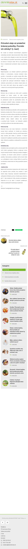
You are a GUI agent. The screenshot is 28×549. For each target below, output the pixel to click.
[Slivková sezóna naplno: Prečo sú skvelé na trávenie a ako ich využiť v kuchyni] (5, 362)
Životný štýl (6, 269)
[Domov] (9, 2)
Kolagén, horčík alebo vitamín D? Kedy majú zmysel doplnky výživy (16, 319)
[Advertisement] (14, 212)
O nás (2, 533)
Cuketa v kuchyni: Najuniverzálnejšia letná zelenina (16, 381)
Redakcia (3, 527)
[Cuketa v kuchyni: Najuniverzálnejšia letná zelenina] (5, 383)
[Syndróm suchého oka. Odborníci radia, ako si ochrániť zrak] (5, 352)
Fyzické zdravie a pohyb (10, 281)
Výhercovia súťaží (5, 531)
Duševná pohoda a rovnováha (12, 277)
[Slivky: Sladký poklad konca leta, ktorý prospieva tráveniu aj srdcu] (5, 291)
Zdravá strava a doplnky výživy (16, 39)
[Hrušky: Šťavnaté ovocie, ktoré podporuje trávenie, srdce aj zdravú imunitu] (5, 310)
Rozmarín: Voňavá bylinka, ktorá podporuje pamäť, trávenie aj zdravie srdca (17, 371)
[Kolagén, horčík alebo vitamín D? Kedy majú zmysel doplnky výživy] (5, 320)
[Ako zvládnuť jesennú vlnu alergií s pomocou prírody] (5, 301)
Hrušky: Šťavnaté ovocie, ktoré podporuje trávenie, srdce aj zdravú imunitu (17, 309)
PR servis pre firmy (6, 529)
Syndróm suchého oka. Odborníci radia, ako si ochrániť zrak (16, 350)
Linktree (3, 536)
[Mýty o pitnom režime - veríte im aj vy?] (5, 342)
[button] (26, 3)
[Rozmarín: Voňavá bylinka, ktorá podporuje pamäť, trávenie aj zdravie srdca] (5, 372)
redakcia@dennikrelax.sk (9, 545)
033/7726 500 (7, 542)
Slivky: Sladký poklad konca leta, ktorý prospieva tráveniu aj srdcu (17, 290)
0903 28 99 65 (7, 540)
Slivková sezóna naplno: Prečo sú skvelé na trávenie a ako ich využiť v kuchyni (17, 360)
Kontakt (3, 538)
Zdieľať (19, 229)
